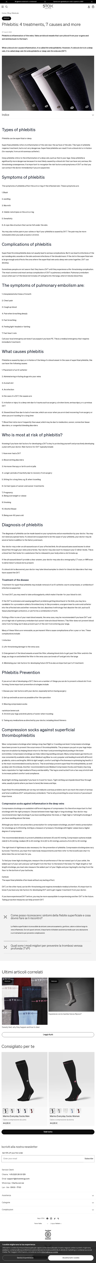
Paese (36, 1223)
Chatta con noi (18, 1183)
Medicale (15, 13)
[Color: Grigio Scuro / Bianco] (12, 1110)
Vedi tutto (48, 1132)
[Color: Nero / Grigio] (5, 1110)
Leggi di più (48, 1035)
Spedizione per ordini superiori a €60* (63, 1)
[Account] (88, 6)
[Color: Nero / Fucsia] (52, 1110)
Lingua (52, 1223)
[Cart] (93, 6)
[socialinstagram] (51, 1218)
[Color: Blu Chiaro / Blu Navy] (72, 1110)
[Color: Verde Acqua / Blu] (25, 1110)
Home (4, 13)
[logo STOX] (48, 7)
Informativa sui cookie (50, 1252)
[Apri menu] (3, 7)
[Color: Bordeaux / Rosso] (31, 1110)
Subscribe (89, 1159)
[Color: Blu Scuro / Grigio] (18, 1110)
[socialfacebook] (47, 1218)
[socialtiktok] (55, 1218)
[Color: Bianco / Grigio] (65, 1110)
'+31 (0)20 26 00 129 (17, 1175)
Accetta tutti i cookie (71, 1258)
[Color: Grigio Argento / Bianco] (59, 1110)
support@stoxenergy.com (18, 1179)
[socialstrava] (58, 1218)
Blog (9, 13)
